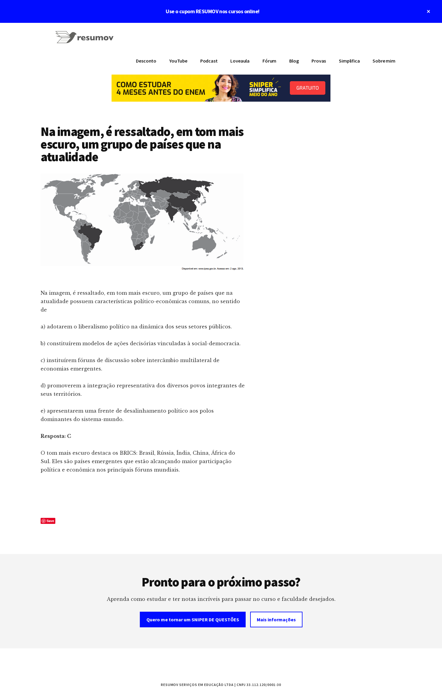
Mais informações (276, 620)
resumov (86, 41)
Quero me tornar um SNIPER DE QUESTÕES (192, 620)
